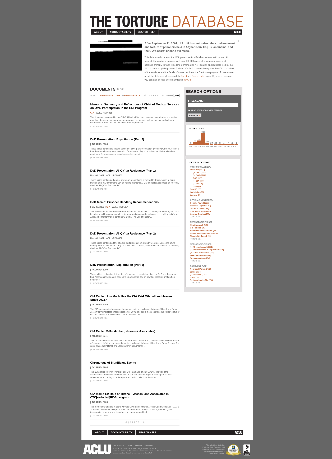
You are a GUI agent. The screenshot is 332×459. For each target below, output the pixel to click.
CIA (92, 112)
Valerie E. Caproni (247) (200, 206)
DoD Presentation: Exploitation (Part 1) (117, 264)
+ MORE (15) (195, 217)
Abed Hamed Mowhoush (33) (203, 231)
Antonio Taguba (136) (200, 214)
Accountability (120, 32)
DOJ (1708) (201, 175)
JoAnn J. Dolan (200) (199, 209)
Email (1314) (195, 272)
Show (169, 96)
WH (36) (199, 184)
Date (117, 95)
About (98, 32)
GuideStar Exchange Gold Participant (234, 450)
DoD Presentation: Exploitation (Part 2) (117, 139)
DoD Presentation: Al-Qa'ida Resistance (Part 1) (123, 170)
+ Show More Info (99, 126)
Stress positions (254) (200, 258)
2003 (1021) (199, 142)
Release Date (132, 95)
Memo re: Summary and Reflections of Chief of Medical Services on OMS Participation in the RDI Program (134, 106)
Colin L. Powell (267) (199, 203)
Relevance (106, 95)
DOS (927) (197, 178)
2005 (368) (207, 144)
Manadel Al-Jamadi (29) (200, 236)
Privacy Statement (135, 445)
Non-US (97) (195, 189)
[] (206, 110)
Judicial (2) (195, 195)
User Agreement (119, 445)
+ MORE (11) (195, 283)
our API (187, 79)
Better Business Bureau (246, 450)
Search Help (147, 32)
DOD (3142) (201, 172)
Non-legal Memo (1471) (200, 269)
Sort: (94, 97)
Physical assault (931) (203, 247)
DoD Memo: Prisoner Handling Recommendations (124, 202)
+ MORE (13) (195, 261)
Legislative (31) (197, 192)
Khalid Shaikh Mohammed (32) (204, 233)
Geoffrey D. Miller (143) (200, 211)
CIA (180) (200, 181)
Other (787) (195, 277)
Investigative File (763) (203, 280)
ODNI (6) (197, 186)
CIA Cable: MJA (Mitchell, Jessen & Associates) (122, 331)
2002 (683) (195, 143)
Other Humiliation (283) (203, 252)
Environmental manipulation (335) (208, 250)
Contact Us (149, 445)
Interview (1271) (200, 275)
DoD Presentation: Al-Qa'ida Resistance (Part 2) (123, 233)
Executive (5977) (197, 170)
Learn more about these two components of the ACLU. (132, 453)
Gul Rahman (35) (197, 228)
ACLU (201, 32)
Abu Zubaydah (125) (199, 225)
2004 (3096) (203, 139)
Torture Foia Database (167, 19)
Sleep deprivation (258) (200, 255)
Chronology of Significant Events (113, 362)
